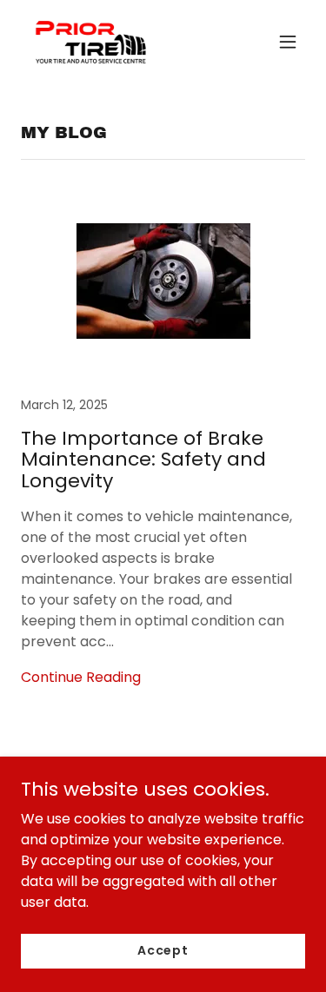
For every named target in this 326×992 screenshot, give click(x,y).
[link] (89, 41)
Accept (163, 950)
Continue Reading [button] (81, 677)
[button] (287, 41)
